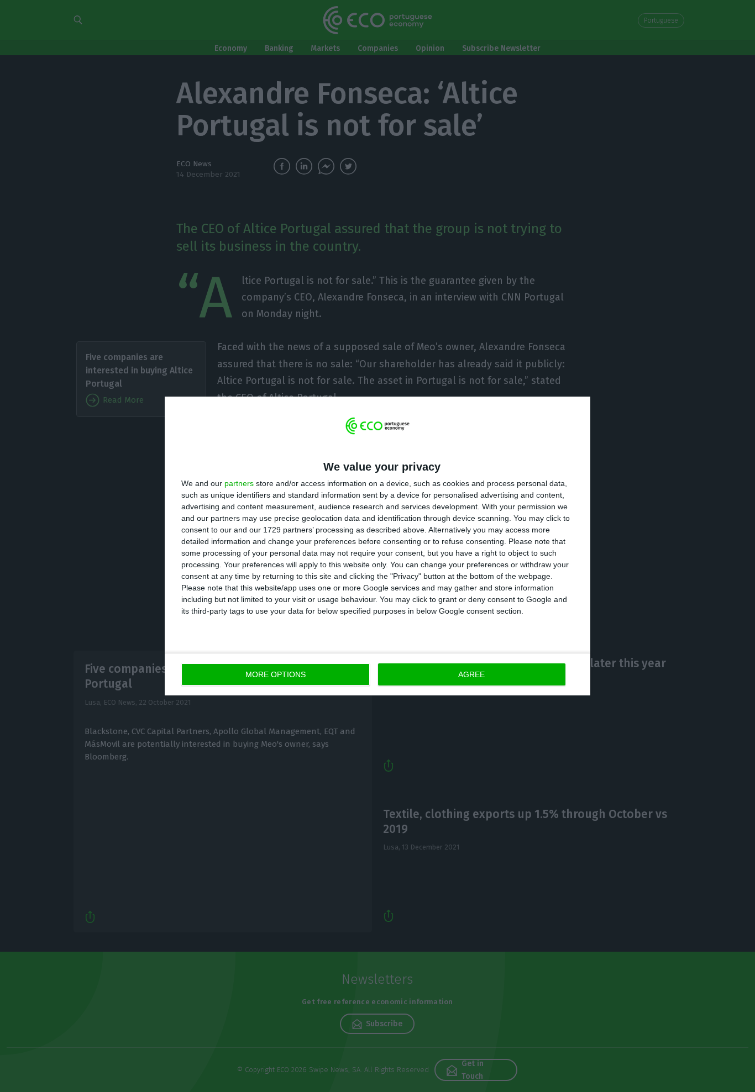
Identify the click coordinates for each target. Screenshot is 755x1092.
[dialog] (377, 546)
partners (239, 483)
